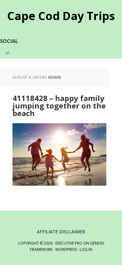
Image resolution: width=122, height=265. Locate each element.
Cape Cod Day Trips (61, 15)
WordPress (66, 249)
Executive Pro (68, 243)
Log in (86, 249)
